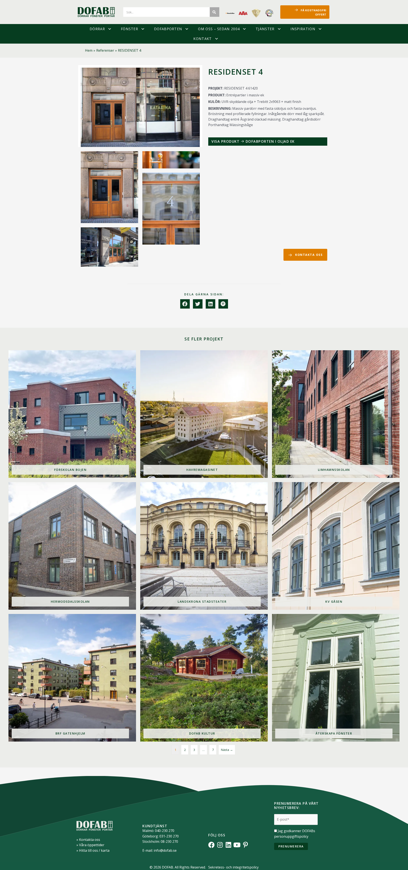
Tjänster (265, 29)
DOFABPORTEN (168, 29)
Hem (88, 50)
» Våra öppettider (90, 845)
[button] (109, 29)
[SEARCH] (214, 12)
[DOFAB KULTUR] (204, 678)
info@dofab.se (165, 850)
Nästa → (227, 750)
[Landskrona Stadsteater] (204, 546)
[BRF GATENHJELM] (72, 678)
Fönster (129, 29)
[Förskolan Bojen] (72, 414)
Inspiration (302, 29)
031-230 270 (169, 836)
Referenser (105, 50)
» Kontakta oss (88, 839)
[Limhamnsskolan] (336, 414)
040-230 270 (164, 830)
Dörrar (97, 29)
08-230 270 (169, 841)
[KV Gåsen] (336, 546)
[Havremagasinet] (204, 414)
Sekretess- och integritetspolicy (233, 867)
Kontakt (202, 38)
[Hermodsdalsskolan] (72, 546)
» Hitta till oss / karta (92, 850)
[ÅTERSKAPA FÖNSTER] (336, 678)
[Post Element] (267, 141)
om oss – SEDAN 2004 (219, 29)
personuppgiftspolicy (291, 836)
